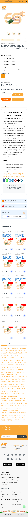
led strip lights (16, 362)
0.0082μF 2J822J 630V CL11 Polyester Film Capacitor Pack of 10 (7, 301)
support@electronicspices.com (18, 449)
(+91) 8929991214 (18, 445)
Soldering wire (12, 396)
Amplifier (4, 357)
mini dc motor (16, 379)
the (9, 348)
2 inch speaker (17, 408)
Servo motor (22, 412)
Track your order (17, 507)
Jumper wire (5, 410)
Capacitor (10, 405)
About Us (3, 492)
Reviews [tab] (14, 106)
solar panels (10, 364)
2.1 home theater (12, 353)
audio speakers (15, 367)
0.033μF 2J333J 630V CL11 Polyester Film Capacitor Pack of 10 (19, 235)
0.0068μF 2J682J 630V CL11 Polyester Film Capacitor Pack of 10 (20, 301)
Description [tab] (5, 106)
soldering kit (21, 398)
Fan (20, 377)
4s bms (10, 420)
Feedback (4, 484)
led (13, 355)
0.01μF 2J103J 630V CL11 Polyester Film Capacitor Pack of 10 (20, 279)
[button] (20, 1)
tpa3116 (11, 403)
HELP (2, 497)
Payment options (17, 499)
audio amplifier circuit (16, 360)
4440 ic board (5, 414)
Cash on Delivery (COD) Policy (9, 479)
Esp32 (23, 388)
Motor (19, 372)
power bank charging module (10, 352)
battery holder (15, 393)
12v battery (5, 391)
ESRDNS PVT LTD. (9, 514)
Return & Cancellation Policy (9, 482)
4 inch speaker (12, 412)
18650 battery (5, 362)
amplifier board (9, 350)
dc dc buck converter (14, 381)
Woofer (18, 364)
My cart (14, 494)
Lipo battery (17, 402)
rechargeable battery (8, 369)
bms (8, 365)
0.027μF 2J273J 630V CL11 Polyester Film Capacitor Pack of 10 (6, 257)
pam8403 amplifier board (17, 389)
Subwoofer (15, 348)
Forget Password (17, 504)
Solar (23, 381)
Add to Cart (19, 99)
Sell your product (6, 499)
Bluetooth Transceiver (17, 414)
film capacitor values (19, 176)
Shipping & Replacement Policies (10, 477)
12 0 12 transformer (7, 400)
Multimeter (5, 360)
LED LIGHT (14, 377)
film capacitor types (14, 174)
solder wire (13, 417)
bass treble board (12, 374)
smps (19, 405)
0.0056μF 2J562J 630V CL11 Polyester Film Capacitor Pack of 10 (7, 324)
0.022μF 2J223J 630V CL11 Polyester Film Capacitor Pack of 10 (19, 257)
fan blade (4, 415)
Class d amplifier (21, 350)
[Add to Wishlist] (18, 40)
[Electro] (8, 2)
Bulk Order (6, 99)
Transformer (9, 388)
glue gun (9, 419)
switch (14, 376)
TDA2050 (4, 420)
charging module (10, 372)
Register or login (17, 492)
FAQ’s (2, 504)
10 (3, 76)
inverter (13, 398)
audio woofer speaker (13, 386)
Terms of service (5, 474)
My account (4, 507)
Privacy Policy (5, 472)
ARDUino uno (5, 417)
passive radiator (14, 415)
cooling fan (18, 400)
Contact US (4, 494)
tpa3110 (23, 419)
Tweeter (17, 388)
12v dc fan (21, 376)
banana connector (15, 410)
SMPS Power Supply (7, 383)
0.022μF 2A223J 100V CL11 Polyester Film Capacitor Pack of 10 (6, 235)
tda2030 (16, 419)
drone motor (14, 407)
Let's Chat (11, 39)
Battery (19, 355)
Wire (8, 367)
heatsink (8, 408)
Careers (3, 502)
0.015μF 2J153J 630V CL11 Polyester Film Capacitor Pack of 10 (6, 279)
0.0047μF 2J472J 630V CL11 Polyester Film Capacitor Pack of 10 (20, 324)
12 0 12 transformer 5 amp (16, 359)
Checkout (15, 497)
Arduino (23, 415)
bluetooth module (12, 347)
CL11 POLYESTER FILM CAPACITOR (8, 43)
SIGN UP (22, 436)
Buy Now (19, 94)
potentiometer (6, 376)
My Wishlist (15, 502)
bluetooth (5, 389)
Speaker (3, 347)
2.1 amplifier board (14, 357)
